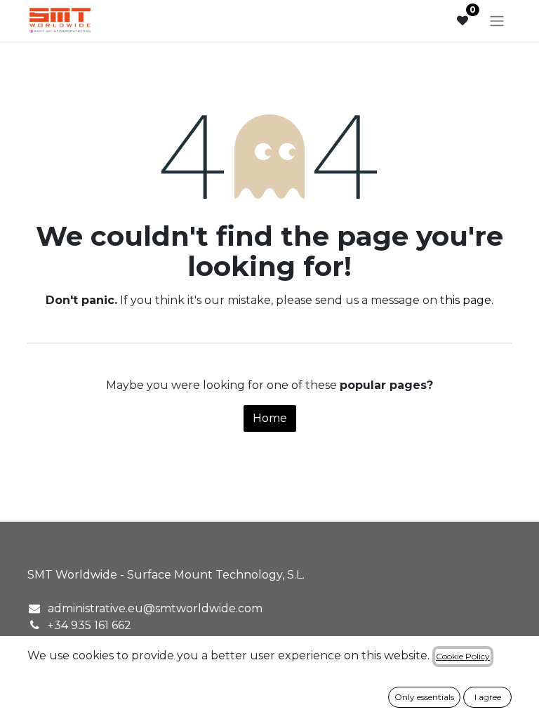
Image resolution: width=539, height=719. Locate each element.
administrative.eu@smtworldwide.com (155, 608)
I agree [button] (487, 697)
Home (270, 418)
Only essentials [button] (424, 697)
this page (465, 300)
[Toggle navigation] (497, 21)
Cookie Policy (463, 656)
